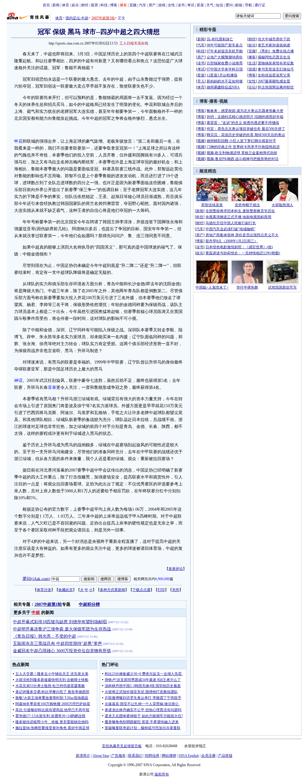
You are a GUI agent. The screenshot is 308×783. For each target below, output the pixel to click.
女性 (171, 5)
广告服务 (118, 756)
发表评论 (175, 569)
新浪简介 (83, 756)
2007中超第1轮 (103, 18)
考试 (190, 5)
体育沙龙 (44, 590)
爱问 (229, 5)
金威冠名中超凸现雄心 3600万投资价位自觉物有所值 (62, 650)
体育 (65, 5)
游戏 (161, 5)
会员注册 (208, 756)
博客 (113, 5)
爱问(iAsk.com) (36, 578)
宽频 (133, 5)
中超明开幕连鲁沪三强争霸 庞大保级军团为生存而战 (62, 629)
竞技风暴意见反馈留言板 (122, 746)
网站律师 (169, 756)
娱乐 (75, 5)
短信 (219, 5)
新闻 (56, 5)
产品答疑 (225, 756)
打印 (161, 590)
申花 (18, 141)
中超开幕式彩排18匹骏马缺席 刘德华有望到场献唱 (60, 622)
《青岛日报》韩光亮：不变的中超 (44, 636)
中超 (36, 612)
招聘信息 (152, 756)
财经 (84, 5)
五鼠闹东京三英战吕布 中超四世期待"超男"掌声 (57, 643)
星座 (200, 5)
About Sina (101, 756)
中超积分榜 (89, 604)
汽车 (142, 5)
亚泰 (52, 387)
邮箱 (238, 5)
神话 (18, 380)
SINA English (189, 756)
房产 (152, 5)
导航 (248, 5)
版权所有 (162, 774)
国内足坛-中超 (77, 18)
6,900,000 (162, 579)
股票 (94, 5)
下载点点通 (141, 590)
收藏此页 (65, 590)
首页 (46, 5)
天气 (210, 5)
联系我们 (135, 756)
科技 (104, 5)
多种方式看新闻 (112, 590)
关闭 (175, 590)
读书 (181, 5)
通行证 (259, 5)
